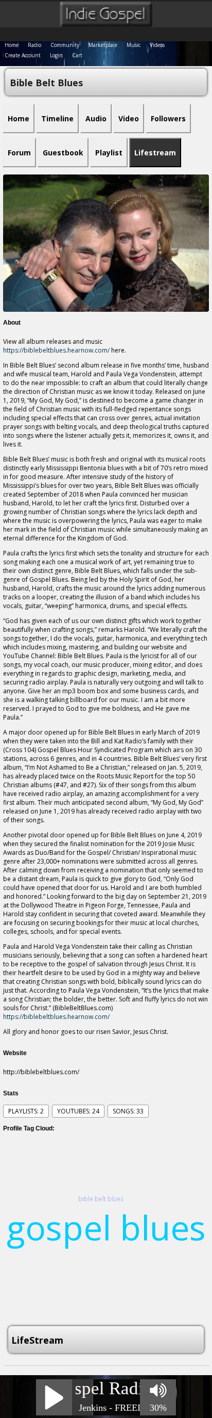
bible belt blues (100, 1198)
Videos (157, 45)
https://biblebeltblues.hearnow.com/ (56, 350)
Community (64, 45)
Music (133, 45)
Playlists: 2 (26, 1111)
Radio (34, 45)
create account (23, 55)
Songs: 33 (128, 1111)
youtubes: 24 (78, 1111)
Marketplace (103, 45)
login (56, 55)
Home (12, 45)
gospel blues (106, 1227)
